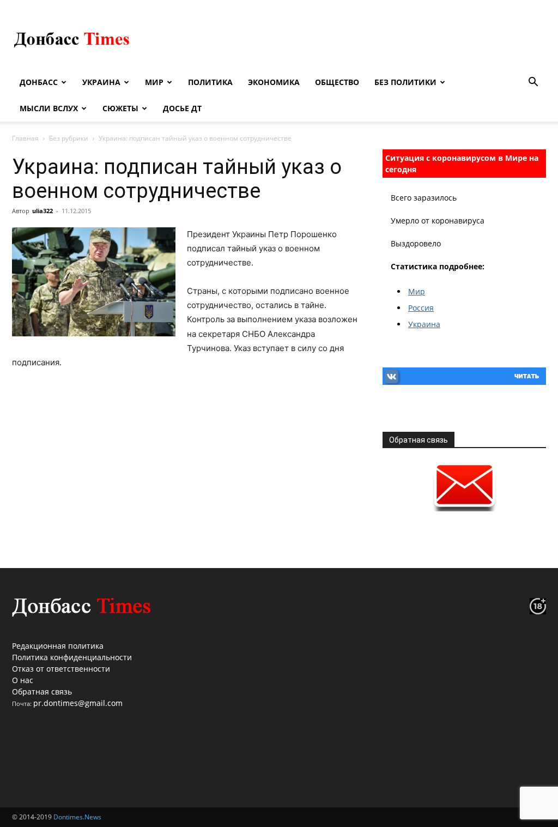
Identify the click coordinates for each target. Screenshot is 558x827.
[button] (533, 83)
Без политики (405, 82)
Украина (101, 82)
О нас (22, 680)
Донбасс (39, 82)
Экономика (274, 82)
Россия (421, 308)
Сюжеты (120, 108)
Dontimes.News (77, 817)
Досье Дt (182, 108)
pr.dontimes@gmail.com (78, 703)
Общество (337, 82)
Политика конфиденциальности (72, 657)
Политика (210, 82)
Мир (154, 82)
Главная (25, 138)
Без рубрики (68, 138)
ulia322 (42, 211)
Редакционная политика (58, 646)
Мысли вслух (49, 108)
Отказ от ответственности (61, 668)
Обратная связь (42, 691)
